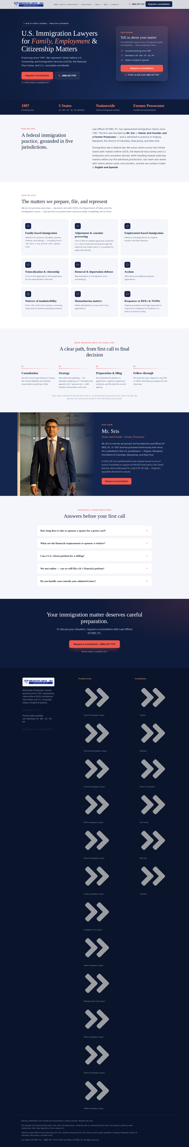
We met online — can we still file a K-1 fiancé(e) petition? (94, 568)
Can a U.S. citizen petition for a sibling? (94, 556)
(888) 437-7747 (69, 75)
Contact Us (115, 4)
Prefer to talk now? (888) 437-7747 (143, 75)
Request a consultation (159, 4)
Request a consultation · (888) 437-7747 (94, 644)
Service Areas (86, 4)
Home (56, 4)
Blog (105, 4)
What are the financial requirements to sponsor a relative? (94, 543)
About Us (62, 4)
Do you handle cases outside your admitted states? (94, 581)
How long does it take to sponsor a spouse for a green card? (94, 530)
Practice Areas (72, 4)
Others (97, 4)
